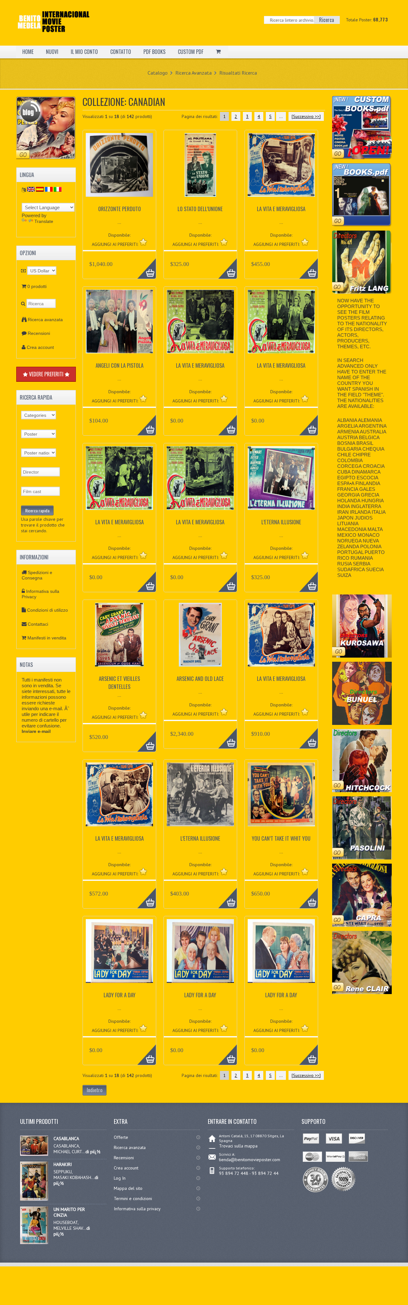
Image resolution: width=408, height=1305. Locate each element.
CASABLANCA (66, 1138)
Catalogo (158, 73)
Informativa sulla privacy (137, 1209)
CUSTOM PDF (190, 51)
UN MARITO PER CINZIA (69, 1212)
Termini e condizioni (133, 1198)
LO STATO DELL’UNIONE (200, 209)
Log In (120, 1178)
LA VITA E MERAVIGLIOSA (281, 209)
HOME (27, 51)
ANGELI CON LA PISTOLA (119, 365)
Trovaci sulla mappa (238, 1146)
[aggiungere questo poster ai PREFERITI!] (143, 242)
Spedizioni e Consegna (37, 575)
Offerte (121, 1137)
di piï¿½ (92, 1151)
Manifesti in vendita (46, 637)
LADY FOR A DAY (119, 995)
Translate (43, 221)
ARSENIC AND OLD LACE (200, 678)
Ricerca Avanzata (193, 73)
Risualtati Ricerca (238, 73)
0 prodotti (37, 286)
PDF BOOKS (154, 51)
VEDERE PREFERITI (46, 374)
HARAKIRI (63, 1164)
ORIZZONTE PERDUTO (119, 209)
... (281, 116)
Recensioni (39, 333)
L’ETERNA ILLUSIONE (281, 522)
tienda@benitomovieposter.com (249, 1159)
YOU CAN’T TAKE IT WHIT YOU (281, 838)
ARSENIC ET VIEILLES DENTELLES (119, 682)
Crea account (40, 347)
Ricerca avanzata (45, 319)
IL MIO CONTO (84, 51)
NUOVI (52, 51)
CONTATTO (120, 51)
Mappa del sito (128, 1188)
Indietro (94, 1090)
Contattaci (38, 624)
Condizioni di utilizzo (47, 610)
